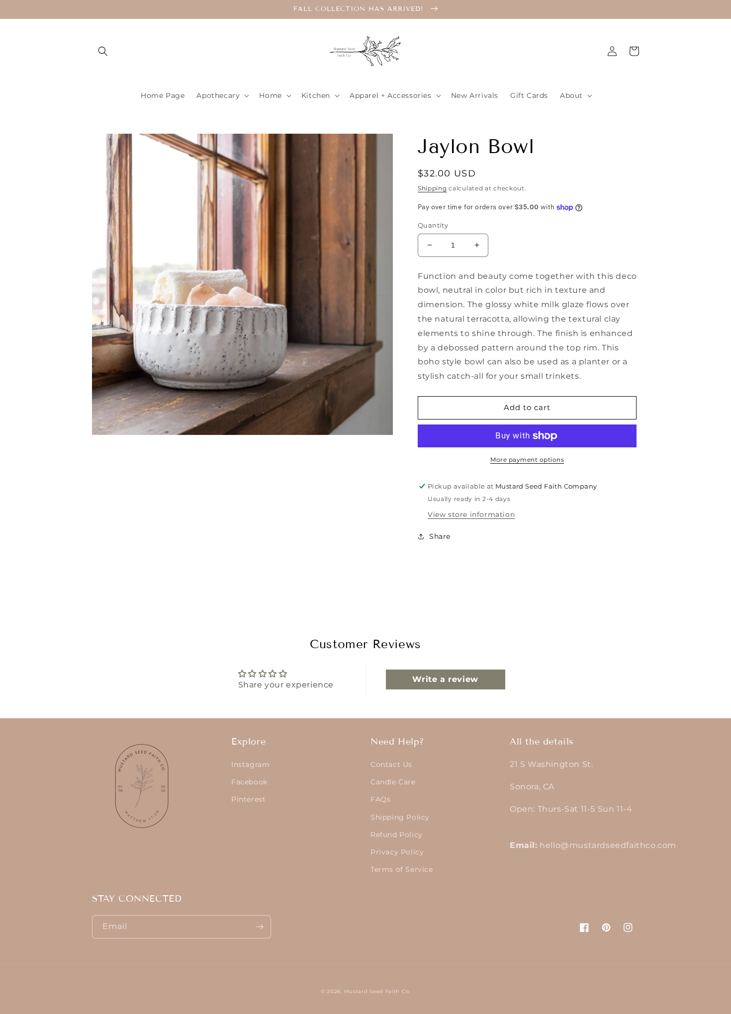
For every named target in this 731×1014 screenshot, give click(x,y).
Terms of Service (401, 869)
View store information (471, 514)
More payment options (527, 459)
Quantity (433, 225)
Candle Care (393, 781)
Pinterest (248, 799)
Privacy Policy (397, 851)
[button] (103, 51)
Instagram (250, 764)
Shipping (432, 188)
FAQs (380, 799)
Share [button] (440, 536)
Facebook (249, 781)
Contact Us (391, 764)
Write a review (445, 679)
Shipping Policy (400, 817)
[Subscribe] (260, 926)
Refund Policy (396, 834)
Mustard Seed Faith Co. (377, 991)
